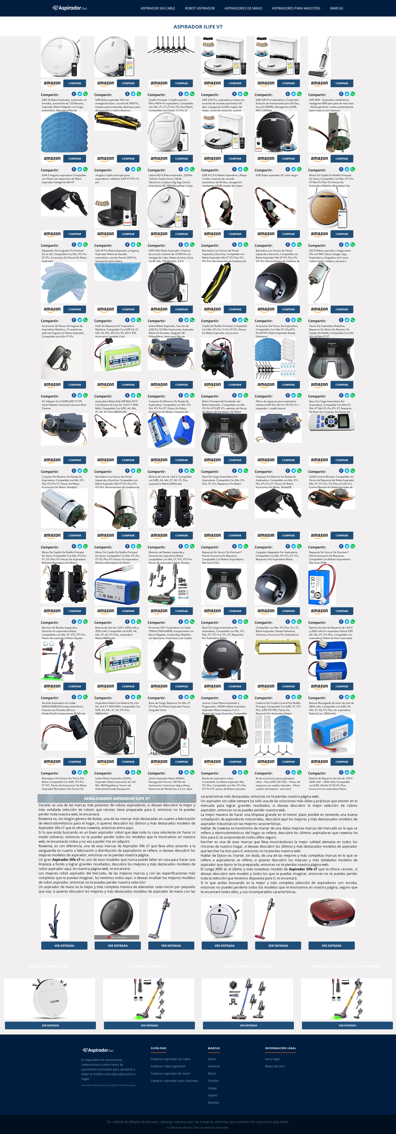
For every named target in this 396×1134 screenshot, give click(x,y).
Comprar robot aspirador (168, 1066)
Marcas (336, 8)
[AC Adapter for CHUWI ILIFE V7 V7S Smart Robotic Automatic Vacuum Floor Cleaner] (64, 358)
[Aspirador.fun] (112, 1050)
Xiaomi (212, 1095)
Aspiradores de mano (243, 8)
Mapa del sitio (275, 1066)
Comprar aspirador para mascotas (174, 1081)
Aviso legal (272, 1059)
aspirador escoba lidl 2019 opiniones (346, 966)
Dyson (212, 1059)
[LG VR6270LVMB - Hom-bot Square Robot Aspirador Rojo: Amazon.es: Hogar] (331, 918)
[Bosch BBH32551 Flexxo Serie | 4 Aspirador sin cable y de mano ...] (64, 918)
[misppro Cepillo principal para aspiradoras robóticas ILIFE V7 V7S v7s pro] (117, 132)
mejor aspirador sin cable (247, 966)
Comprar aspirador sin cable (170, 1059)
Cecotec (213, 1081)
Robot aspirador (200, 8)
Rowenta (214, 1066)
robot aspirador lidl (49, 966)
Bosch (212, 1073)
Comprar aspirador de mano (170, 1073)
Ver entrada (64, 946)
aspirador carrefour (148, 966)
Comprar (74, 83)
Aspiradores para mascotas (296, 8)
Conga (212, 1088)
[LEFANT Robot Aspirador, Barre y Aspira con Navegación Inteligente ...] (117, 918)
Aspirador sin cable (158, 8)
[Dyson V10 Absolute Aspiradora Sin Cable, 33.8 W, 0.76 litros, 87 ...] (278, 918)
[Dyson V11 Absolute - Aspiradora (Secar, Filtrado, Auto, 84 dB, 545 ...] (171, 918)
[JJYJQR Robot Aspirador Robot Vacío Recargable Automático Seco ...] (224, 918)
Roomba (213, 1102)
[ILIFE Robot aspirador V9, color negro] (278, 132)
